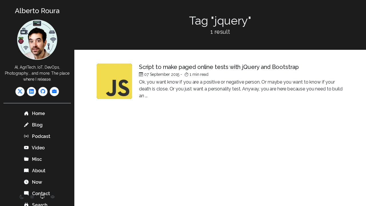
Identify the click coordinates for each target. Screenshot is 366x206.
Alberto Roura (37, 11)
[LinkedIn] (31, 91)
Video (38, 147)
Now (36, 182)
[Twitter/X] (20, 91)
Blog (36, 125)
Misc (36, 159)
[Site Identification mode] (52, 197)
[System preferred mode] (42, 197)
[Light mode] (32, 197)
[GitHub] (42, 91)
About (38, 170)
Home (38, 113)
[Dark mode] (21, 197)
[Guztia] (54, 91)
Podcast (40, 136)
